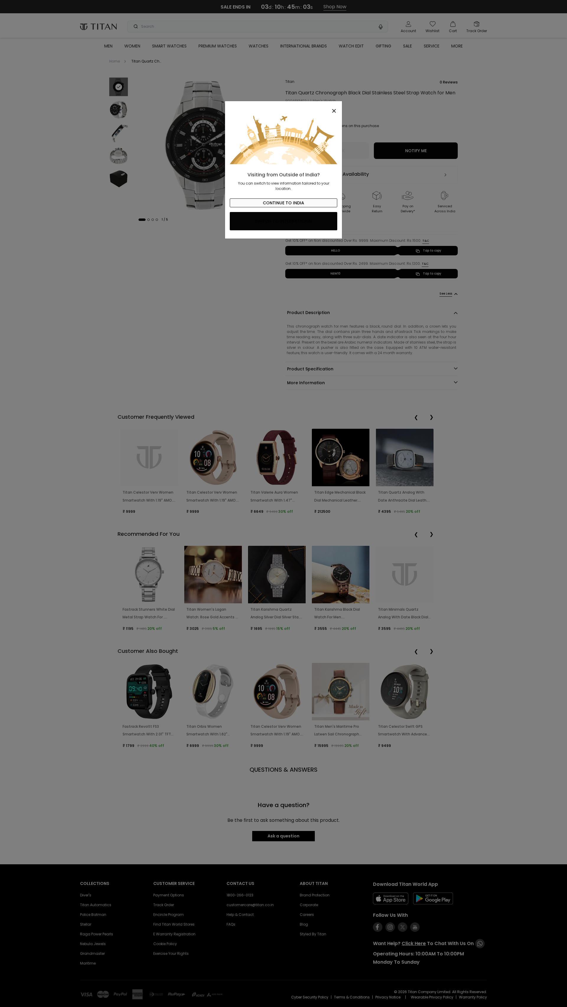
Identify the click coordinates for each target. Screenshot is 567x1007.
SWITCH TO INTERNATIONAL (283, 221)
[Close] (283, 107)
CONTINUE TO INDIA (283, 203)
